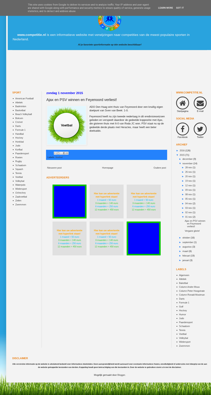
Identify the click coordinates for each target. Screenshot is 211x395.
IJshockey (20, 192)
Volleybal (19, 181)
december (187, 159)
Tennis (18, 173)
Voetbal (59, 157)
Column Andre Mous (189, 287)
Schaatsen (20, 165)
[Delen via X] (61, 153)
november (187, 163)
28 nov (189, 167)
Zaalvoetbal (21, 196)
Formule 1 (20, 130)
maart (185, 251)
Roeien (18, 157)
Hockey (19, 137)
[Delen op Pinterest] (67, 153)
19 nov (189, 180)
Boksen (19, 118)
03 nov (189, 208)
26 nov (189, 172)
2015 (182, 155)
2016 (182, 150)
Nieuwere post (54, 167)
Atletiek (19, 102)
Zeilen (18, 200)
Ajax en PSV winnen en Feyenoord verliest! (195, 224)
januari (186, 260)
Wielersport (21, 188)
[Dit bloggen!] (58, 153)
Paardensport (22, 153)
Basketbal (20, 110)
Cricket (19, 122)
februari (186, 255)
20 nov (189, 176)
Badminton (20, 106)
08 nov (189, 194)
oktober (186, 237)
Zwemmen (20, 204)
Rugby (18, 161)
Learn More (165, 7)
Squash (19, 169)
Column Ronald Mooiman (192, 294)
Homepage (107, 167)
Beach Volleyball (23, 114)
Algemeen (184, 275)
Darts (18, 126)
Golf (181, 306)
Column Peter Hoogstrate (192, 291)
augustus (187, 246)
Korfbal (18, 149)
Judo (17, 145)
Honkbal (19, 141)
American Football (24, 98)
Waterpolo (20, 184)
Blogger (121, 375)
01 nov (189, 217)
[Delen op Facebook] (64, 153)
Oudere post (160, 167)
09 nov (189, 190)
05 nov (189, 199)
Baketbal (183, 283)
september (188, 242)
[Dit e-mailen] (55, 153)
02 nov (189, 212)
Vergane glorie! (192, 231)
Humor (182, 314)
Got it (180, 7)
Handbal (19, 134)
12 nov (189, 185)
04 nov (189, 203)
